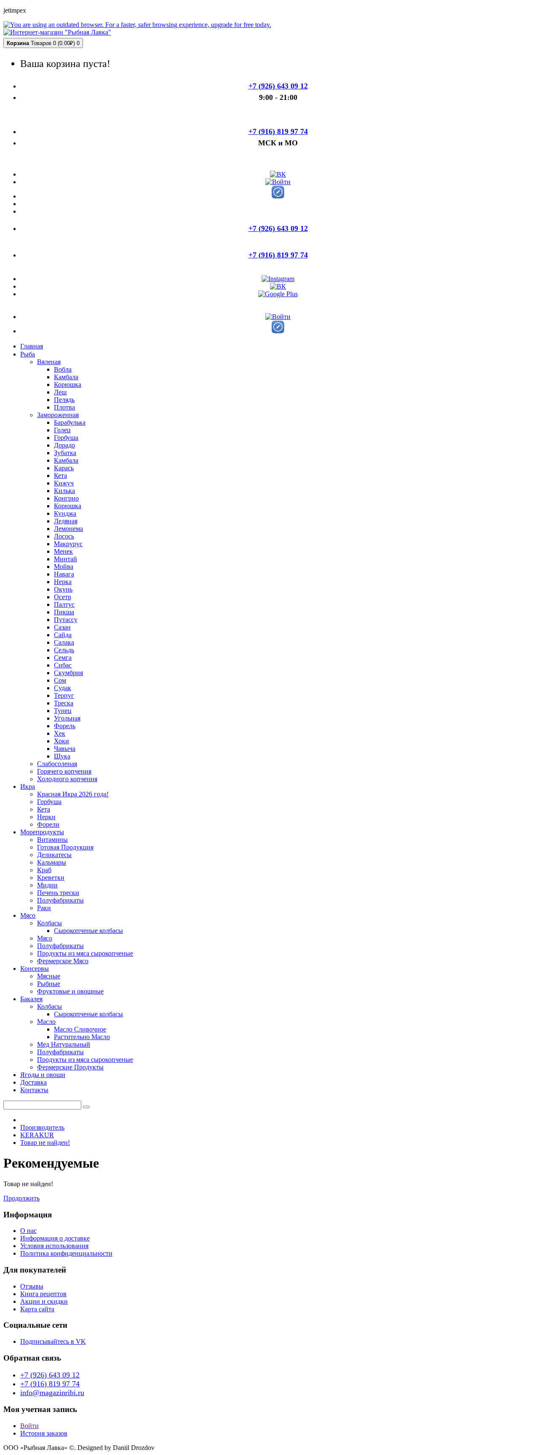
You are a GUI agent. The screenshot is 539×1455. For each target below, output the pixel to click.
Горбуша (66, 437)
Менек (63, 551)
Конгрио (66, 498)
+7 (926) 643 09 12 (50, 1375)
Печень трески (58, 892)
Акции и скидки (44, 1301)
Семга (63, 657)
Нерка (63, 581)
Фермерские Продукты (70, 1067)
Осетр (62, 596)
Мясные (48, 976)
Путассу (65, 619)
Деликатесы (54, 854)
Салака (64, 642)
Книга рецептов (43, 1293)
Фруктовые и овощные (70, 991)
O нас (28, 1230)
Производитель (42, 1127)
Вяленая (49, 361)
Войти (29, 1425)
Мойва (63, 566)
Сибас (63, 665)
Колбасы (49, 923)
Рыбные (48, 983)
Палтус (64, 604)
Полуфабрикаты (60, 900)
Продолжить (21, 1198)
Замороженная (58, 414)
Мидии (47, 885)
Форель (64, 725)
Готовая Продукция (65, 847)
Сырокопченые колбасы (88, 930)
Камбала (66, 376)
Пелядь (64, 399)
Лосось (64, 536)
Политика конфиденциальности (66, 1253)
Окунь (63, 589)
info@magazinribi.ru (52, 1392)
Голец (62, 430)
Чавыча (64, 748)
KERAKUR (37, 1135)
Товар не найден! (45, 1142)
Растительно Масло (82, 1036)
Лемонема (68, 528)
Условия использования (54, 1245)
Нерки (46, 816)
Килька (64, 490)
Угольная (67, 718)
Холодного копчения (67, 778)
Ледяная (65, 521)
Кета (60, 475)
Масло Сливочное (80, 1029)
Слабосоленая (57, 763)
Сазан (62, 627)
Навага (64, 574)
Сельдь (64, 650)
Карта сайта (37, 1309)
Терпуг (64, 695)
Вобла (63, 369)
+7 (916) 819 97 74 (50, 1384)
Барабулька (69, 422)
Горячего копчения (64, 771)
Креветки (50, 877)
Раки (44, 907)
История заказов (43, 1433)
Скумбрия (68, 672)
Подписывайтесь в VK (53, 1341)
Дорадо (64, 445)
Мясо (44, 938)
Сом (60, 680)
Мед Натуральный (63, 1044)
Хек (59, 733)
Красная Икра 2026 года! (73, 794)
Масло (46, 1021)
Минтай (65, 559)
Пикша (64, 612)
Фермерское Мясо (62, 961)
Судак (62, 687)
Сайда (63, 634)
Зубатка (65, 452)
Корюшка (67, 384)
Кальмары (51, 862)
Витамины (52, 839)
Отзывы (31, 1286)
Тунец (63, 710)
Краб (44, 870)
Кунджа (65, 513)
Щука (62, 756)
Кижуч (64, 483)
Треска (63, 703)
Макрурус (68, 543)
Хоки (61, 741)
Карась (64, 468)
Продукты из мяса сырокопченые (85, 953)
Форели (48, 824)
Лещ (60, 392)
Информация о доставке (55, 1238)
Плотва (64, 407)
